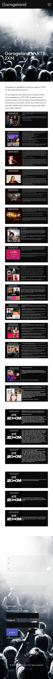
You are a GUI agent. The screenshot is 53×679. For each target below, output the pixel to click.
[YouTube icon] (28, 669)
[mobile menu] (49, 4)
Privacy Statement (18, 563)
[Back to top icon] (27, 659)
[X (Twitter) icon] (25, 669)
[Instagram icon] (31, 669)
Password (10, 620)
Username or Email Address (17, 611)
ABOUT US (15, 558)
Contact (14, 568)
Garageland (14, 4)
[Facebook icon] (22, 669)
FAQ (12, 588)
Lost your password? (14, 638)
